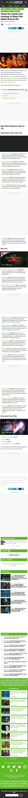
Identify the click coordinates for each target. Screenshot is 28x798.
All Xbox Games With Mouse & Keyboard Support (15, 662)
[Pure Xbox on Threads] (11, 771)
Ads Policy (24, 682)
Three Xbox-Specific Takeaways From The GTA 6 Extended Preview (14, 658)
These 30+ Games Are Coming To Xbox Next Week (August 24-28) (14, 637)
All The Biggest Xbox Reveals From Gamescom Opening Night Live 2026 (15, 666)
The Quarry (12, 76)
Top (3, 680)
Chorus (3, 439)
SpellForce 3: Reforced (10, 78)
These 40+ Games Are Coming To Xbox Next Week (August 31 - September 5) (14, 650)
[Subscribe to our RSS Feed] (3, 767)
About (6, 680)
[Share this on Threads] (20, 28)
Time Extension (23, 781)
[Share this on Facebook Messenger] (22, 28)
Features (12, 11)
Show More (14, 758)
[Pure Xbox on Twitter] (14, 767)
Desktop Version (21, 685)
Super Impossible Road (7, 161)
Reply (18, 546)
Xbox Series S (20, 9)
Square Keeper (5, 177)
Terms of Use (17, 682)
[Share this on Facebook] (14, 28)
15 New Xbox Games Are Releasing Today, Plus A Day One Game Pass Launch (15, 646)
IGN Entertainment (21, 775)
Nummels (4, 185)
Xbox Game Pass (4, 11)
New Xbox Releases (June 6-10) (16, 89)
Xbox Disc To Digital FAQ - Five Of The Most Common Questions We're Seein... (15, 654)
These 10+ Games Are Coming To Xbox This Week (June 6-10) (12, 16)
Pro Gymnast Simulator (7, 398)
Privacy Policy (9, 682)
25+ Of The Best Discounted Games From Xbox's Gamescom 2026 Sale (15, 641)
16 (9, 604)
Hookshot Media (9, 775)
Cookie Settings (12, 685)
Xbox (2, 9)
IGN (19, 783)
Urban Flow (4, 405)
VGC (6, 786)
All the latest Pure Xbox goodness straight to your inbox (14, 791)
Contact (3, 682)
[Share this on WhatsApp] (9, 28)
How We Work (16, 680)
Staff (11, 680)
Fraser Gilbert (8, 24)
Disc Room (4, 277)
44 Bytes (9, 776)
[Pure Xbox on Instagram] (25, 767)
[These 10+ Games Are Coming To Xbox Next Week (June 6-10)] (14, 60)
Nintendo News (13, 783)
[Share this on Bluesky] (12, 28)
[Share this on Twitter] (17, 28)
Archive (5, 685)
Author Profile (12, 546)
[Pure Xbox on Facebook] (16, 771)
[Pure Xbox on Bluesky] (19, 767)
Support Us (24, 680)
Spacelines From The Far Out (9, 285)
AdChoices (15, 776)
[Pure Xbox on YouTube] (8, 767)
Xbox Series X (8, 9)
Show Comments (14, 555)
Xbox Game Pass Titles (9, 98)
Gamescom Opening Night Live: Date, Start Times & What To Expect (15, 675)
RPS (23, 786)
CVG (19, 786)
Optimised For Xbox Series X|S (10, 93)
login (18, 564)
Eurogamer (24, 783)
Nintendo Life (8, 781)
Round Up (17, 11)
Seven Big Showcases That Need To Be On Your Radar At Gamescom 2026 (15, 670)
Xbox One (14, 9)
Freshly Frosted (5, 388)
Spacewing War (5, 169)
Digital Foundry (4, 783)
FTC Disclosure (14, 482)
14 (9, 588)
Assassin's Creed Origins (8, 82)
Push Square (15, 781)
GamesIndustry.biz (12, 786)
